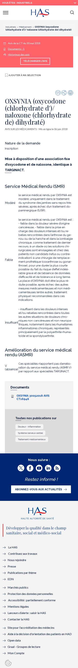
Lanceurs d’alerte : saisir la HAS (27, 613)
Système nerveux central (30, 433)
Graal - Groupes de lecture (24, 646)
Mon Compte (16, 653)
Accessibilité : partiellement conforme (32, 600)
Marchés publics (18, 587)
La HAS (13, 547)
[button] (72, 12)
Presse (12, 566)
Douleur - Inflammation (29, 426)
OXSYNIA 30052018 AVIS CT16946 (33, 397)
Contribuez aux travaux (23, 553)
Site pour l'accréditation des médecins (31, 627)
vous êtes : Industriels (17, 3)
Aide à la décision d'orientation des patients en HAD (40, 634)
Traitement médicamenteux (32, 439)
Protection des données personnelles (30, 593)
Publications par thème (22, 572)
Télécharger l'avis (35, 61)
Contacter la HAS (18, 619)
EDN (11, 579)
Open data (14, 640)
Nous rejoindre (17, 560)
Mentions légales (18, 606)
